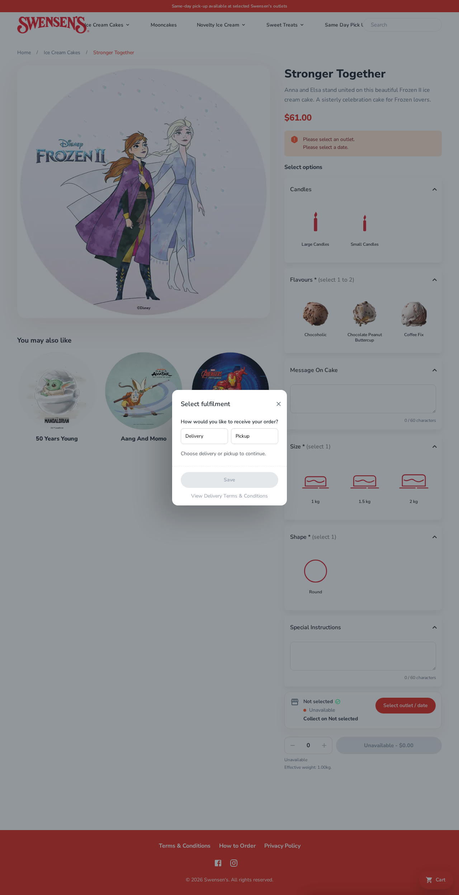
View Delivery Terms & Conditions (229, 496)
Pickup (243, 436)
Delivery (194, 436)
